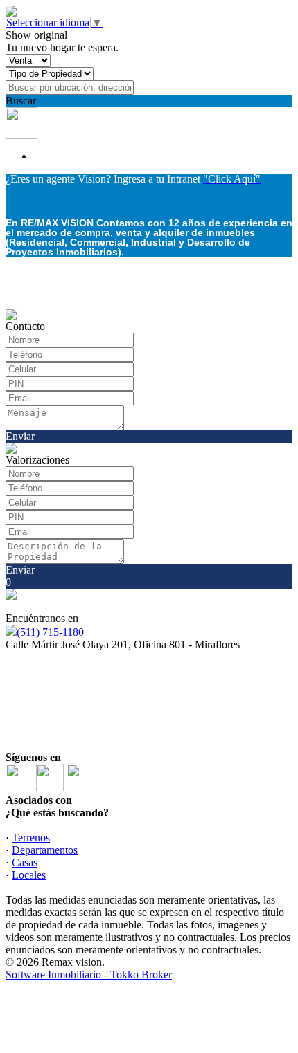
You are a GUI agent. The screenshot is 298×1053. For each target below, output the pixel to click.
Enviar (20, 436)
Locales (29, 875)
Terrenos (31, 837)
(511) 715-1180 (50, 632)
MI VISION (76, 726)
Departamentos (45, 850)
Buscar (21, 101)
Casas (24, 862)
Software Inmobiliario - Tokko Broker (89, 974)
